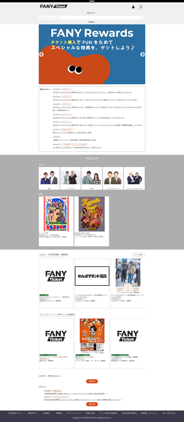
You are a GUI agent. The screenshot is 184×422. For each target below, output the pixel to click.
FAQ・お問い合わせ (169, 413)
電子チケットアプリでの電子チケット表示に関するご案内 (72, 132)
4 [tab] (90, 84)
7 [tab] (103, 84)
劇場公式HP (32, 413)
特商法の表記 (90, 413)
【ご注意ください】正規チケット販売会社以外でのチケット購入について (77, 147)
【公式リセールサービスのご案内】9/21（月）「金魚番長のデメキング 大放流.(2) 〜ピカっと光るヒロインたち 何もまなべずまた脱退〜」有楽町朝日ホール (97, 108)
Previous (41, 54)
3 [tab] (86, 84)
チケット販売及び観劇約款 (108, 413)
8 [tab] (107, 84)
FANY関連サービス (14, 413)
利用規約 (59, 413)
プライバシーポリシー (74, 413)
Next (142, 54)
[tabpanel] (92, 54)
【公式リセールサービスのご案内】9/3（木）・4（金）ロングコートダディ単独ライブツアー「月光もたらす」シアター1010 (95, 100)
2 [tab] (81, 84)
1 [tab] (77, 84)
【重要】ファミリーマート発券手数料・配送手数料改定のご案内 (74, 140)
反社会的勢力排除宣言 (129, 413)
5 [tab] (94, 84)
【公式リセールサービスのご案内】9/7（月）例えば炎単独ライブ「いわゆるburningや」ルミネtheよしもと (89, 117)
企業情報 (46, 413)
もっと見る (138, 254)
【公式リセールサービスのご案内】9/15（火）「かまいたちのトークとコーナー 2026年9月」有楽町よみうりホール (92, 92)
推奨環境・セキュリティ (149, 413)
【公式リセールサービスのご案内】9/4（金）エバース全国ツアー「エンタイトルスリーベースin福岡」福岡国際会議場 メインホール (97, 125)
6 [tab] (98, 84)
